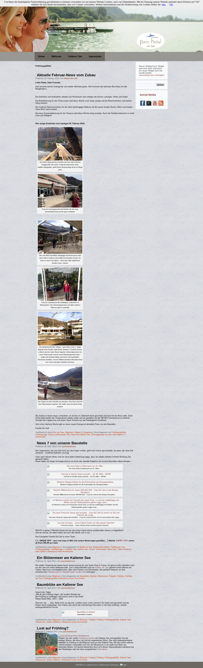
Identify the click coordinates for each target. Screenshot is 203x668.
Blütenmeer (103, 576)
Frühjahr (112, 576)
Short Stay (111, 549)
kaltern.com (83, 549)
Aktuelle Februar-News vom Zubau (66, 75)
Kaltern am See (101, 567)
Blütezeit (83, 620)
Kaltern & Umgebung (83, 432)
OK (171, 4)
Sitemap (114, 665)
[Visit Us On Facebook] (143, 105)
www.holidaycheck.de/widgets (152, 75)
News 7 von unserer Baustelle (62, 443)
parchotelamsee (69, 446)
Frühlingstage (41, 434)
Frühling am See (118, 547)
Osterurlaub (60, 434)
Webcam (56, 56)
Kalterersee (40, 622)
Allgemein (69, 432)
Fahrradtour (102, 649)
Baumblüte (84, 576)
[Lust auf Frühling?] (46, 655)
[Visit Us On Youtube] (155, 105)
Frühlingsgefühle (119, 432)
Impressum (95, 56)
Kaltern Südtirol (76, 572)
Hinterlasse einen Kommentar (60, 551)
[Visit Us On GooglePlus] (149, 105)
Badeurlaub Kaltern (101, 547)
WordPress (80, 665)
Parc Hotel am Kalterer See (78, 434)
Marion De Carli (70, 78)
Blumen (93, 576)
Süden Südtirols (124, 549)
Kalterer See (75, 56)
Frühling (120, 576)
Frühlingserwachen (87, 638)
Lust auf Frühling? (53, 628)
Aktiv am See (58, 432)
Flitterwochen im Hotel (57, 572)
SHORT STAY (122, 541)
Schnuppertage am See (101, 434)
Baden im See (86, 547)
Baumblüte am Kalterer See (60, 585)
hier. (164, 4)
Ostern (51, 434)
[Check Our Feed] (161, 105)
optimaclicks (92, 665)
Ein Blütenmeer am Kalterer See (64, 558)
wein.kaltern (118, 434)
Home (41, 56)
